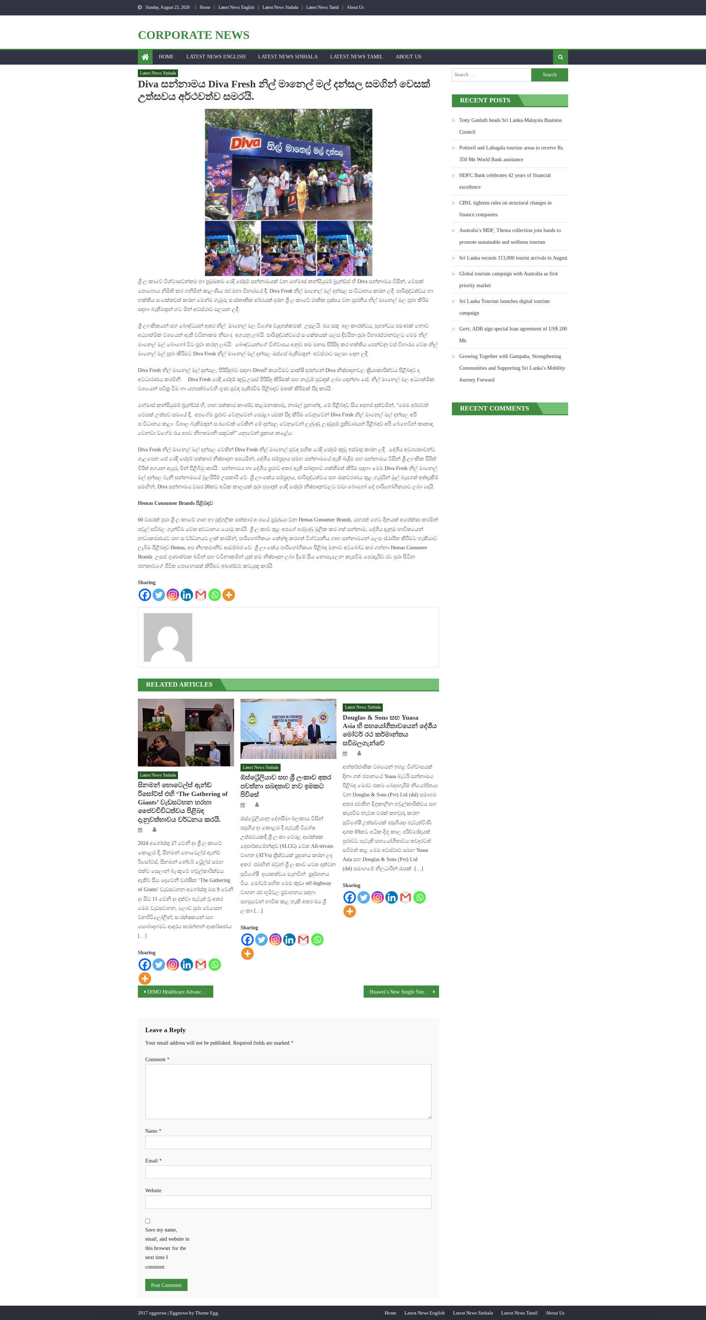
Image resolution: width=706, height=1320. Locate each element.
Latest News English (236, 7)
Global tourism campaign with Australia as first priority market (508, 279)
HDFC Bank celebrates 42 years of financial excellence (505, 181)
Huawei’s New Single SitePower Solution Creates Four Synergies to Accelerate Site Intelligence (404, 992)
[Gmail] (201, 595)
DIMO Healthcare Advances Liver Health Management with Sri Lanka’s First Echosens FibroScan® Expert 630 (180, 992)
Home (205, 7)
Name (153, 1131)
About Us (355, 7)
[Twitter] (159, 595)
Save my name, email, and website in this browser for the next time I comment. (167, 1248)
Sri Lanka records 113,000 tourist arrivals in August (513, 258)
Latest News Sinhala (280, 7)
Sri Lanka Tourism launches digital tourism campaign (504, 307)
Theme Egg (206, 1313)
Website (153, 1190)
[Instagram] (173, 595)
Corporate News (194, 34)
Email (153, 1161)
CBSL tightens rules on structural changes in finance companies (505, 208)
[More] (228, 595)
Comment (157, 1059)
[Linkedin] (187, 595)
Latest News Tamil (322, 7)
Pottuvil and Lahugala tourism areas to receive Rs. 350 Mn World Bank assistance (511, 153)
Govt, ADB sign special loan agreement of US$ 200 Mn (513, 334)
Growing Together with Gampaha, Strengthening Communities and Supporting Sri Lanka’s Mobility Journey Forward (512, 368)
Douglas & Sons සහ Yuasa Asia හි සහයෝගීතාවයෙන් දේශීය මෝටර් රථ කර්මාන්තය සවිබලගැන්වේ (390, 730)
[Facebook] (145, 595)
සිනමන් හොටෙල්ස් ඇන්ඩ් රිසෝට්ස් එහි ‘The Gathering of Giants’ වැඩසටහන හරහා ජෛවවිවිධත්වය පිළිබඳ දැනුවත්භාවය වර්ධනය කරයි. (183, 802)
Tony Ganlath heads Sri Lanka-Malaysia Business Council (510, 126)
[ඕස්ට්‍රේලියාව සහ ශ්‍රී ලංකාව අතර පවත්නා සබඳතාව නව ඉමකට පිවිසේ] (288, 729)
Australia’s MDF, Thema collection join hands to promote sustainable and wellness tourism (510, 236)
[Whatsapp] (214, 595)
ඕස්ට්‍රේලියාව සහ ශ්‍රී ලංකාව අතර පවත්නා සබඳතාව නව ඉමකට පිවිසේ (285, 786)
